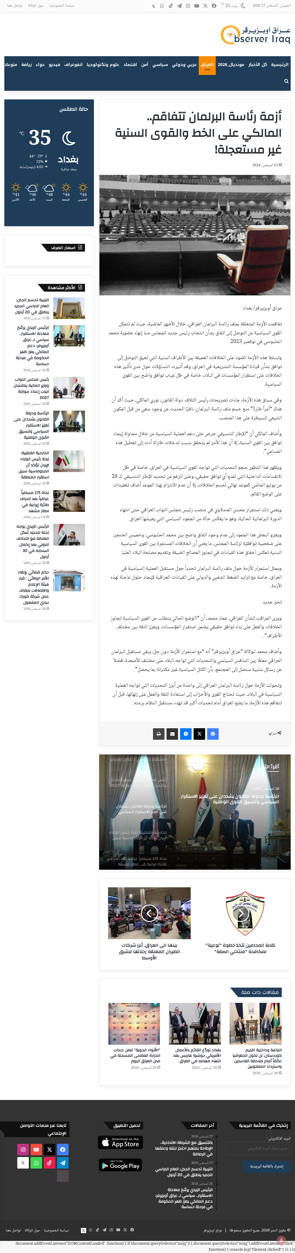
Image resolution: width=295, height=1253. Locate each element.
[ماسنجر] (186, 734)
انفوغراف (73, 65)
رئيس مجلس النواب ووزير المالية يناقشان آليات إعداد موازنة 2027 (31, 388)
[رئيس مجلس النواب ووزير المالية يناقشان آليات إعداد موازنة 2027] (69, 388)
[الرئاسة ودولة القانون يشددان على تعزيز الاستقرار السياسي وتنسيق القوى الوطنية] (69, 421)
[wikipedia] (145, 6)
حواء (40, 65)
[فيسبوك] (213, 734)
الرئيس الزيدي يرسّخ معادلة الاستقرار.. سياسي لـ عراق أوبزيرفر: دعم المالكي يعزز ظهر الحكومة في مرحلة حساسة (32, 346)
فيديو (54, 65)
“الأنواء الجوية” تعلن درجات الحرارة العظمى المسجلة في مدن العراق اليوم (135, 1055)
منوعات (10, 65)
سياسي (160, 65)
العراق (207, 65)
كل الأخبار (257, 65)
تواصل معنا (14, 6)
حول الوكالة (36, 6)
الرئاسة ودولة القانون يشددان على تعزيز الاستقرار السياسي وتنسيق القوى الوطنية (31, 425)
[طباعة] (158, 734)
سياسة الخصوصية (61, 6)
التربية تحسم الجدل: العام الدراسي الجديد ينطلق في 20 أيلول (31, 306)
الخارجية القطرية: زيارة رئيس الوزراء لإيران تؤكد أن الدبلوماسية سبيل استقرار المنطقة (33, 465)
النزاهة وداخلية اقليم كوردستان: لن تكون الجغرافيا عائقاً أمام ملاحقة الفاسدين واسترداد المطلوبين (257, 1058)
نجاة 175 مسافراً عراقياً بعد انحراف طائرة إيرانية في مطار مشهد (34, 502)
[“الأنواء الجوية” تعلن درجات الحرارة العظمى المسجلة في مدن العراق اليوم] (134, 1024)
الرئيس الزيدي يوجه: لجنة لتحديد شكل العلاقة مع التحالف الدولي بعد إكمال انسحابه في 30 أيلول (32, 542)
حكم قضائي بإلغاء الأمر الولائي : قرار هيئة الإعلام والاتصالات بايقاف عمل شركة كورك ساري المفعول (33, 587)
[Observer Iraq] (255, 34)
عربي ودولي (184, 65)
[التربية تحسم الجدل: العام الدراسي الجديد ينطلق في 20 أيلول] (69, 308)
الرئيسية (280, 65)
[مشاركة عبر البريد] (172, 734)
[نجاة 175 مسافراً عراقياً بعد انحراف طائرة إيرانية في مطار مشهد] (69, 501)
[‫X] (199, 734)
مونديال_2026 (231, 65)
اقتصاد (130, 65)
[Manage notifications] (281, 1240)
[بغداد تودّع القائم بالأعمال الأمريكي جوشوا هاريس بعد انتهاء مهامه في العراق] (195, 1024)
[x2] (153, 6)
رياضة (26, 65)
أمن (144, 65)
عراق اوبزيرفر (212, 1230)
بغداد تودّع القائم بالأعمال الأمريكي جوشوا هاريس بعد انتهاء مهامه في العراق (197, 1055)
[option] (195, 812)
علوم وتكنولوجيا (103, 65)
